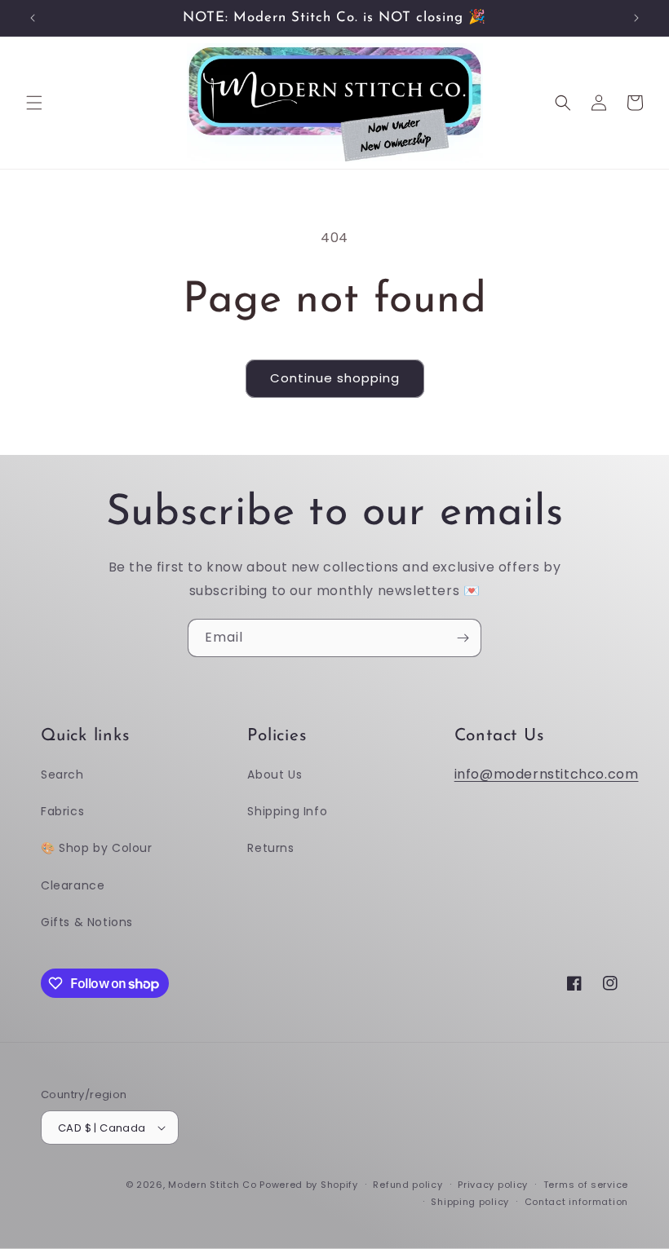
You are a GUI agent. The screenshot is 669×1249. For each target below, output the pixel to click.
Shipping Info (287, 811)
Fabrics (62, 811)
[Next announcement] (636, 18)
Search (62, 774)
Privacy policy (493, 1184)
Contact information (576, 1201)
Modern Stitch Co (212, 1184)
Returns (270, 848)
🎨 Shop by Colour (97, 848)
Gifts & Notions (87, 922)
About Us (274, 774)
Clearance (72, 885)
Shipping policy (470, 1201)
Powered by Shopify (308, 1184)
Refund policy (407, 1184)
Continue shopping (335, 377)
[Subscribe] (463, 638)
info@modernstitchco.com (546, 774)
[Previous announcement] (33, 18)
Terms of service (585, 1184)
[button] (34, 103)
